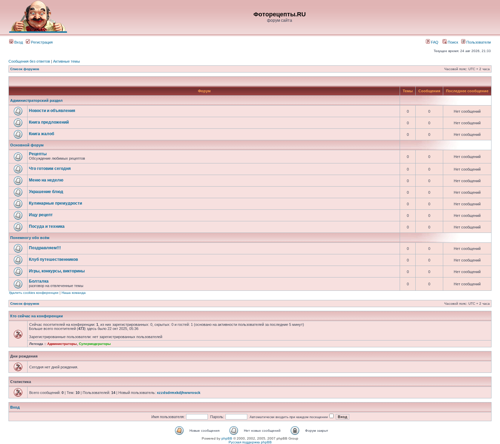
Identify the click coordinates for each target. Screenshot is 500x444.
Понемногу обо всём (29, 238)
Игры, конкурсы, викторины (57, 271)
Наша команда (74, 293)
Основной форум (27, 145)
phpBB (226, 438)
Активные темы (66, 61)
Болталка (39, 281)
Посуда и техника (47, 226)
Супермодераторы (95, 344)
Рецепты (38, 154)
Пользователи (478, 42)
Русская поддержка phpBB (250, 442)
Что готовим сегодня (50, 168)
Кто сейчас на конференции (36, 316)
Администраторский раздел (36, 100)
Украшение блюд (46, 191)
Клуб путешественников (53, 259)
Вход (18, 42)
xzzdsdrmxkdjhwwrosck (178, 393)
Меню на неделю (46, 180)
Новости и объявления (52, 110)
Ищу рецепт (41, 214)
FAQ (434, 42)
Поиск (452, 42)
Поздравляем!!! (45, 247)
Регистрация (41, 42)
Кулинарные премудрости (55, 203)
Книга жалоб (41, 133)
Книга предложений (49, 122)
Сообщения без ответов (29, 61)
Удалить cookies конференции (34, 293)
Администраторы (62, 344)
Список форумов (24, 69)
